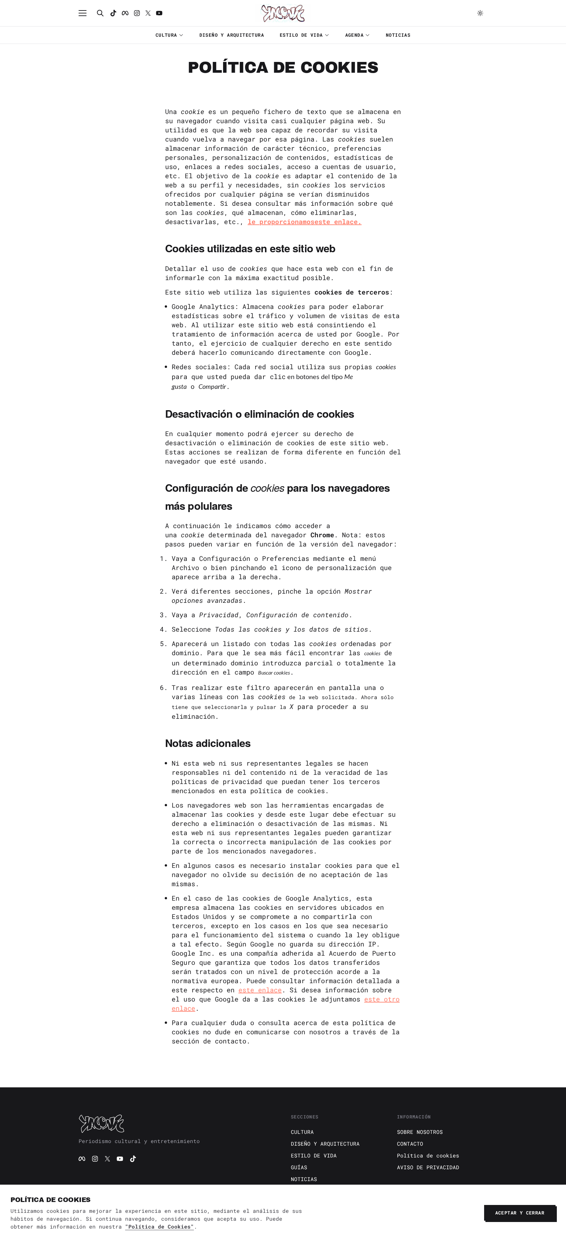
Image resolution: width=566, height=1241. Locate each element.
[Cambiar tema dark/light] (480, 13)
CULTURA (166, 35)
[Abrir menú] (86, 13)
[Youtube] (159, 13)
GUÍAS (299, 1167)
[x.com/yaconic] (148, 13)
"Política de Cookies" (159, 1226)
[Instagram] (137, 13)
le (253, 221)
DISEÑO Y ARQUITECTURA (231, 35)
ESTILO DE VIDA (301, 35)
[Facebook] (125, 13)
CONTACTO (410, 1143)
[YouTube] (120, 1158)
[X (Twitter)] (107, 1158)
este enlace (260, 989)
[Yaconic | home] (177, 1123)
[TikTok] (113, 13)
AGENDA (354, 35)
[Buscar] (100, 13)
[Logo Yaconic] (283, 13)
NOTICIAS (398, 35)
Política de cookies (428, 1155)
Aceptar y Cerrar (519, 1213)
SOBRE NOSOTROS (420, 1131)
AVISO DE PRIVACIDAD (428, 1167)
